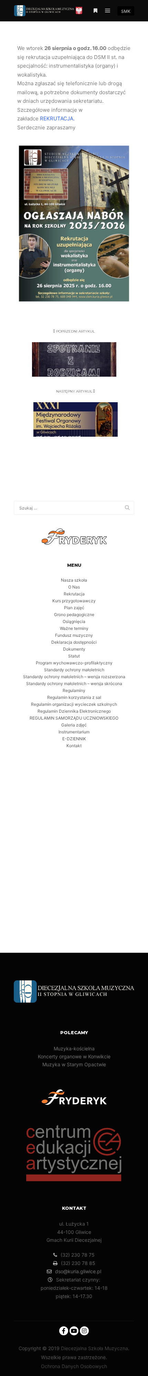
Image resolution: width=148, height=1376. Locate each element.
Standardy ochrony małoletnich (74, 669)
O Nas (74, 587)
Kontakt (74, 745)
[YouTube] (74, 1330)
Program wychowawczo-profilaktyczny (74, 662)
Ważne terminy (74, 628)
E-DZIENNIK (74, 738)
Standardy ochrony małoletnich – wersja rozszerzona (74, 676)
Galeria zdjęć (74, 724)
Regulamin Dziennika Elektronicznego (74, 711)
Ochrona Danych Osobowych (74, 1366)
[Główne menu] (108, 10)
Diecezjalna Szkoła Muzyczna (94, 1348)
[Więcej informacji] (95, 10)
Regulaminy (74, 690)
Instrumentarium (74, 731)
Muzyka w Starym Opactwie (74, 1064)
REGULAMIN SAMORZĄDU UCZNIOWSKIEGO (74, 718)
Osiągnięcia (74, 621)
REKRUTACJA (56, 118)
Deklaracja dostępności (74, 642)
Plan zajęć (74, 607)
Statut (74, 656)
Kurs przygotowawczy (74, 600)
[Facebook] (63, 1330)
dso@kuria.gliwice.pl (78, 1271)
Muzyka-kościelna (74, 1048)
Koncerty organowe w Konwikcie (74, 1056)
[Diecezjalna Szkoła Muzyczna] (48, 10)
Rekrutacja (74, 593)
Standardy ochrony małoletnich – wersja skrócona (74, 683)
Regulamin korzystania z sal (74, 697)
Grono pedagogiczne (74, 614)
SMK (125, 11)
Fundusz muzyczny (74, 635)
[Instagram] (84, 1330)
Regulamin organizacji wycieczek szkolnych (74, 704)
